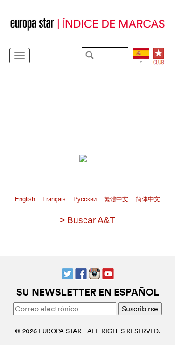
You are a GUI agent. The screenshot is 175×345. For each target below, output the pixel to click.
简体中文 (148, 199)
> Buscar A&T (87, 220)
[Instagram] (94, 272)
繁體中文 (117, 199)
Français (55, 199)
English (26, 199)
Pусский (85, 199)
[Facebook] (81, 272)
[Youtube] (108, 272)
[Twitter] (67, 272)
